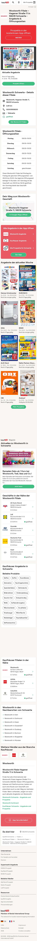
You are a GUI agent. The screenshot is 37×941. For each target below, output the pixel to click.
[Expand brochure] (18, 58)
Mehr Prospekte (18, 407)
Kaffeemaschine (9, 623)
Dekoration (8, 583)
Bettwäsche (22, 588)
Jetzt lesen (18, 486)
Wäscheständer (9, 608)
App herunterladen (7, 902)
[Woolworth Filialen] (5, 755)
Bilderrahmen (8, 593)
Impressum (22, 925)
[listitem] (9, 281)
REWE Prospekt (6, 874)
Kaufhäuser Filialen (9, 839)
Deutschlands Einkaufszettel (10, 896)
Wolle (6, 603)
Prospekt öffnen (18, 83)
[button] (18, 66)
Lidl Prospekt (5, 888)
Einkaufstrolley (21, 598)
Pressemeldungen (7, 905)
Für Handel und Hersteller (9, 857)
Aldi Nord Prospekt (7, 882)
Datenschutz (5, 928)
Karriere (3, 860)
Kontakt (21, 928)
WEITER (18, 38)
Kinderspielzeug (22, 593)
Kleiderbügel (8, 618)
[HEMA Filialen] (14, 755)
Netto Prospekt (6, 885)
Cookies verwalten (24, 931)
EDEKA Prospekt (6, 868)
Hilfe (2, 925)
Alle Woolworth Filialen (18, 122)
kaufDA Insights (6, 899)
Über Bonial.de (5, 854)
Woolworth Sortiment (10, 803)
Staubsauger (8, 613)
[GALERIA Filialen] (23, 755)
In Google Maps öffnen (18, 215)
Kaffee (6, 578)
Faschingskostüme (21, 583)
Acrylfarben (22, 608)
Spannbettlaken (9, 588)
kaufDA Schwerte (8, 836)
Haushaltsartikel (21, 618)
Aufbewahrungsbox (18, 603)
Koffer (14, 578)
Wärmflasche (20, 613)
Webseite (11, 113)
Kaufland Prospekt (7, 871)
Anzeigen (31, 7)
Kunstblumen (24, 578)
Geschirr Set (8, 598)
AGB (2, 931)
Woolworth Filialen (23, 839)
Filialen (19, 836)
